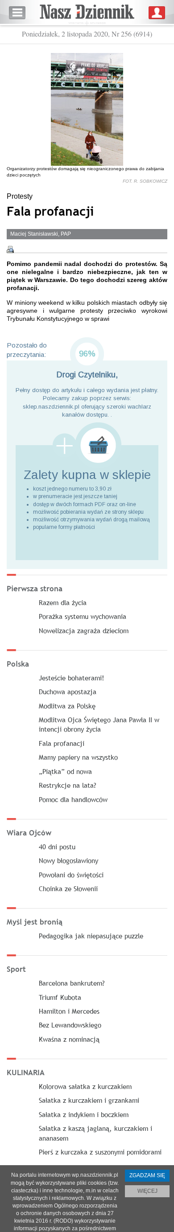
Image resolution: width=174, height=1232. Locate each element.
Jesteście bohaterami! (71, 677)
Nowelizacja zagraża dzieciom (83, 630)
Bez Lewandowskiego (70, 1024)
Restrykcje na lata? (67, 785)
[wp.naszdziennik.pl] (87, 12)
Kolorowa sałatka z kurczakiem (85, 1086)
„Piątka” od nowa (65, 771)
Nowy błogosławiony (68, 860)
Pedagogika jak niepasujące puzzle (91, 935)
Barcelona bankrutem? (72, 982)
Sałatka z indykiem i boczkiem (83, 1114)
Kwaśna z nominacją (69, 1039)
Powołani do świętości (71, 874)
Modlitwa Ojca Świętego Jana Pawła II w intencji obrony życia (99, 724)
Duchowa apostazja (67, 691)
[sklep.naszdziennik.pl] (87, 445)
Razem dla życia (63, 602)
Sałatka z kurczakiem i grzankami (89, 1100)
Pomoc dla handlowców (73, 799)
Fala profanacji (61, 743)
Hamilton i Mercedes (69, 1011)
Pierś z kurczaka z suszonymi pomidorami (100, 1151)
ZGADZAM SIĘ (147, 1175)
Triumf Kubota (60, 997)
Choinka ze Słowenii (68, 888)
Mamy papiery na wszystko (78, 757)
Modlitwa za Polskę (67, 705)
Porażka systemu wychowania (82, 616)
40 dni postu (57, 846)
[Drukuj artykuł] (10, 249)
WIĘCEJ (147, 1191)
